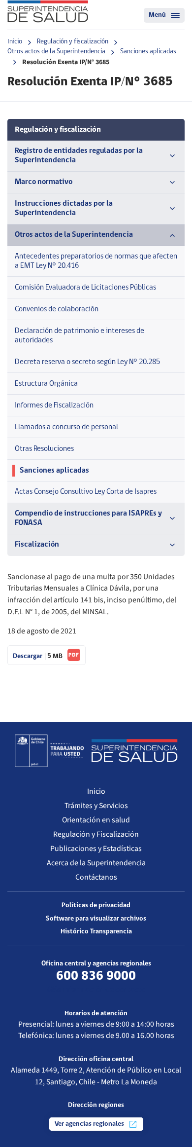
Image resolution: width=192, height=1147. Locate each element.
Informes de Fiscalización (54, 405)
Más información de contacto (96, 990)
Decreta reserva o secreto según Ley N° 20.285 (87, 362)
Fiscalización (37, 545)
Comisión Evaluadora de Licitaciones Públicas (85, 288)
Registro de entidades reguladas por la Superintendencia (79, 155)
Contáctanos (96, 877)
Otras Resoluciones (44, 449)
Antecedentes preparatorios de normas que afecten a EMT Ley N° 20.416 (96, 261)
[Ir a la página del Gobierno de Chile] (49, 751)
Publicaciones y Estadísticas (96, 848)
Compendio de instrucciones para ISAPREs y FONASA (88, 518)
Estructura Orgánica (46, 384)
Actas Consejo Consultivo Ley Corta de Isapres (86, 492)
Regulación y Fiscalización (96, 834)
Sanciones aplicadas (148, 51)
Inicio (14, 41)
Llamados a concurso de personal (66, 427)
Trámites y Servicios (96, 805)
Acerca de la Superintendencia (96, 862)
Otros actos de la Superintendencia (56, 51)
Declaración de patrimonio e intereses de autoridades (79, 335)
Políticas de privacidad (96, 905)
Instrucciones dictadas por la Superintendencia (64, 208)
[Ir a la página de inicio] (47, 11)
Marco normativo (43, 182)
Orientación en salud (96, 819)
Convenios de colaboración (56, 309)
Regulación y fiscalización (72, 41)
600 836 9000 (96, 976)
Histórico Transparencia (96, 931)
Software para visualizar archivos (96, 919)
